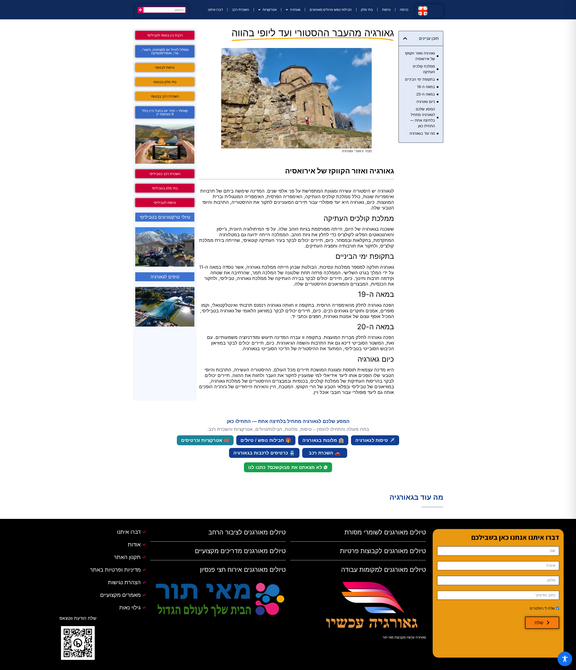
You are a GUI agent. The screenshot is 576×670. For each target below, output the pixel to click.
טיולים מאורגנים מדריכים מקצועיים (240, 551)
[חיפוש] (140, 10)
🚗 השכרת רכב (324, 452)
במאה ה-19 (426, 86)
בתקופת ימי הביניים (420, 79)
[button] (405, 38)
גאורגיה (295, 9)
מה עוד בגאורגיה (422, 133)
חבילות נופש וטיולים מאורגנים (331, 9)
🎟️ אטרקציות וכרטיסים (205, 440)
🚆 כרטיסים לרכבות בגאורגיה (264, 452)
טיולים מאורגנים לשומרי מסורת (385, 532)
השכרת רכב (240, 9)
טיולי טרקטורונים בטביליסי (165, 217)
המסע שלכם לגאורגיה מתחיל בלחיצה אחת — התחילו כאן (422, 117)
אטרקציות (270, 9)
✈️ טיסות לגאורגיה (375, 440)
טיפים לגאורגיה (165, 276)
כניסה (404, 9)
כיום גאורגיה (425, 101)
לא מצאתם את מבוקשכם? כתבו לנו (285, 467)
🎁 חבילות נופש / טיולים (266, 440)
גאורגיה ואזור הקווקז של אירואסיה (420, 56)
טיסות (386, 9)
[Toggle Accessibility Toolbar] (565, 659)
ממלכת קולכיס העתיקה (424, 69)
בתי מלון (367, 9)
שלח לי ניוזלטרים (542, 608)
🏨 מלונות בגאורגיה (323, 440)
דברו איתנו (215, 9)
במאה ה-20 (425, 94)
